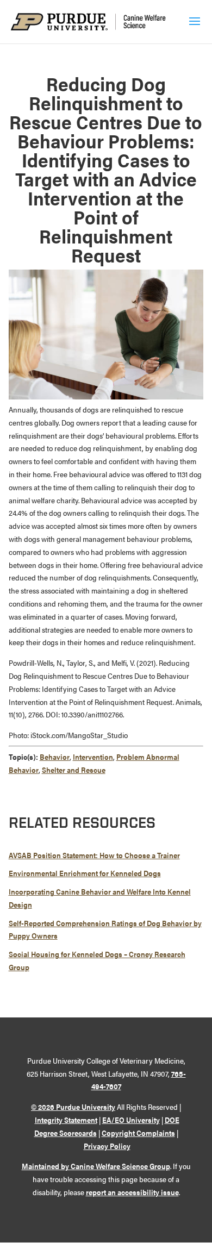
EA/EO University (131, 1119)
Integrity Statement (66, 1119)
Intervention (93, 756)
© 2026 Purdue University (73, 1106)
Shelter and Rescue (73, 769)
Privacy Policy (107, 1145)
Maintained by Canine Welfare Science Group (96, 1165)
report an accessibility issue (132, 1191)
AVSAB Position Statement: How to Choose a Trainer (94, 855)
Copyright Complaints (138, 1132)
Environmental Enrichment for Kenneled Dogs (85, 872)
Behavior (55, 756)
